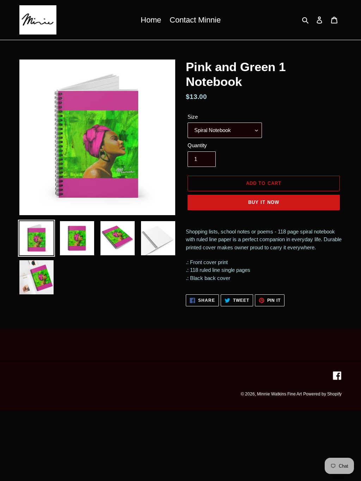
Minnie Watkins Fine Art (279, 394)
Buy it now (263, 202)
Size (193, 117)
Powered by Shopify (322, 394)
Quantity (197, 145)
